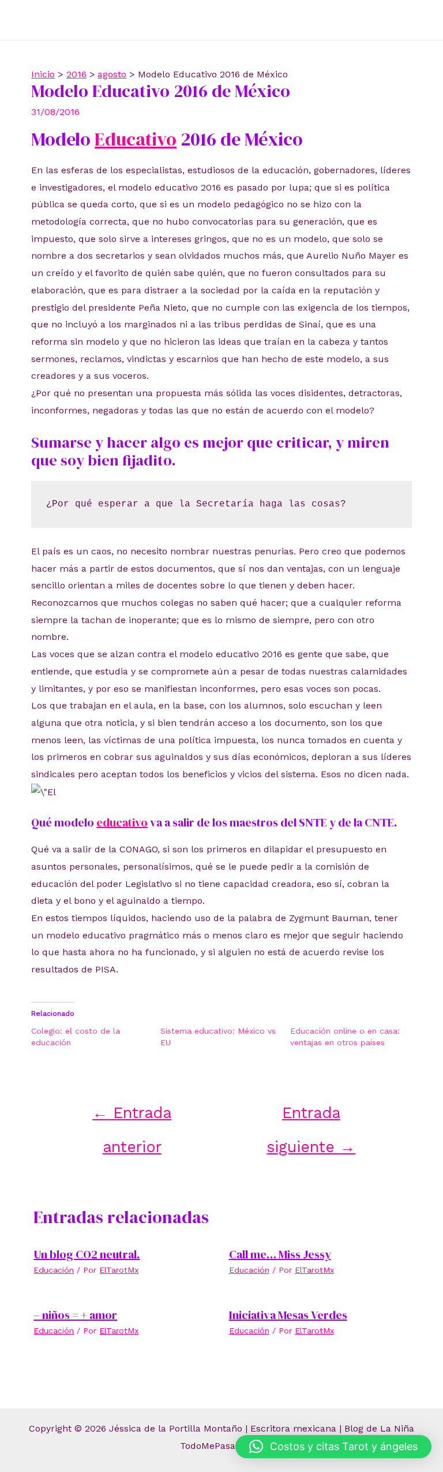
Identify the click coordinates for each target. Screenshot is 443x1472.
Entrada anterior (131, 1117)
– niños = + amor (75, 1315)
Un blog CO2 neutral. (86, 1254)
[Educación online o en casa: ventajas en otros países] (354, 1036)
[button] (333, 1446)
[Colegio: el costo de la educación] (95, 1036)
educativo (122, 822)
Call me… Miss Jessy (280, 1254)
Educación (53, 1270)
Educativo (136, 139)
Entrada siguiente (310, 1117)
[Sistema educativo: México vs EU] (225, 1036)
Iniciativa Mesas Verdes (288, 1315)
